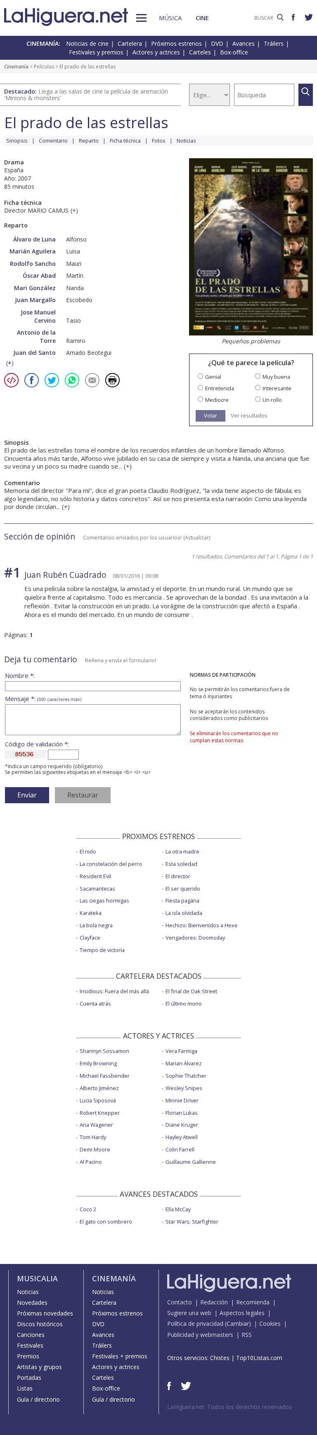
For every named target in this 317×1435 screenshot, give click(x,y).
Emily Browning (98, 1063)
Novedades (32, 1302)
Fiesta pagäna (182, 900)
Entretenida (219, 388)
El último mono (184, 1003)
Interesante (277, 388)
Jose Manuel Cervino (38, 316)
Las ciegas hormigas (104, 900)
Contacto (179, 1302)
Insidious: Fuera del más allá (114, 991)
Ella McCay (178, 1209)
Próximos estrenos (176, 43)
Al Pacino (91, 1161)
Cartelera (130, 43)
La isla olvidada (184, 913)
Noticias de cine (87, 43)
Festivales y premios (96, 52)
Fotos (159, 140)
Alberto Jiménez (99, 1088)
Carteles (200, 52)
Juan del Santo (34, 352)
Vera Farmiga (181, 1051)
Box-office (234, 52)
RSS (246, 1335)
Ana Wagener (96, 1124)
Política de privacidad (195, 1323)
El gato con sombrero (106, 1221)
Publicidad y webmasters (200, 1335)
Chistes (219, 1358)
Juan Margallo (35, 300)
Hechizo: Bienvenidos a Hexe (202, 925)
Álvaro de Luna (34, 239)
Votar (210, 415)
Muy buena (276, 376)
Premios (28, 1356)
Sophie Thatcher (186, 1075)
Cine (202, 18)
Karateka (91, 913)
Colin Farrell (180, 1149)
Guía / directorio (38, 1399)
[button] (141, 18)
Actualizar (197, 537)
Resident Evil (95, 876)
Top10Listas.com (259, 1358)
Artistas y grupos (39, 1367)
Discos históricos (40, 1324)
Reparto (89, 140)
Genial (213, 376)
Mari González (35, 288)
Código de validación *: (37, 744)
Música (170, 18)
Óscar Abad (39, 275)
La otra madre (182, 851)
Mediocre (217, 399)
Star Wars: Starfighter (192, 1221)
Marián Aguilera (32, 251)
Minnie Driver (182, 1100)
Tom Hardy (93, 1137)
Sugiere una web (189, 1313)
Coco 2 (88, 1209)
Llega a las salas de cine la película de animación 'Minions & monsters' (86, 94)
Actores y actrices (156, 52)
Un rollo (272, 399)
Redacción (214, 1302)
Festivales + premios (119, 1356)
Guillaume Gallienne (191, 1161)
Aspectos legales (242, 1313)
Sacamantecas (97, 888)
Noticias (186, 140)
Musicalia (37, 1278)
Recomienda (253, 1302)
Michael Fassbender (105, 1075)
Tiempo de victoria (102, 950)
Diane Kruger (182, 1124)
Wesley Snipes (184, 1088)
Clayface (90, 937)
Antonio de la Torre (36, 336)
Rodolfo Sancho (33, 263)
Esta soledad (181, 864)
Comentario (53, 140)
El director (178, 876)
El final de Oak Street (191, 991)
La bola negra (96, 925)
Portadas (29, 1377)
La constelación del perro (111, 864)
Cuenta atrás (95, 1003)
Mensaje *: (43, 698)
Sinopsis (17, 140)
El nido (88, 851)
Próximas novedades (45, 1313)
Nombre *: (20, 675)
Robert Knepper (100, 1112)
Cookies (270, 1323)
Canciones (31, 1335)
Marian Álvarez (184, 1063)
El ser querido (183, 888)
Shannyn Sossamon (104, 1051)
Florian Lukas (182, 1112)
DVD (217, 43)
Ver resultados (249, 415)
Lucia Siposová (98, 1100)
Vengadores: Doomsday (195, 937)
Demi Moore (95, 1149)
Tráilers (274, 43)
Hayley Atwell (182, 1137)
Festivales (30, 1345)
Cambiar (238, 1323)
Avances (243, 43)
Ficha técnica (125, 140)
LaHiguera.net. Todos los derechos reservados (229, 1407)
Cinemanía (16, 66)
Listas (25, 1388)
